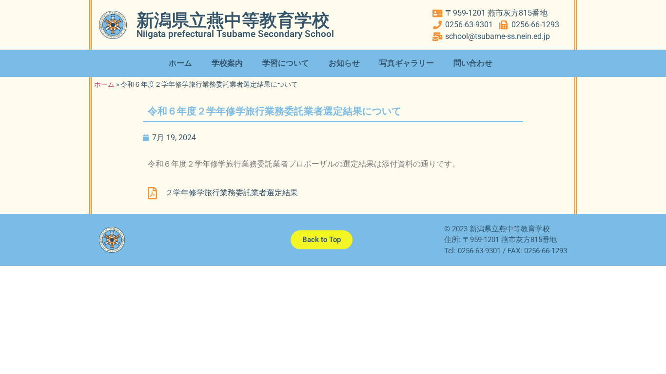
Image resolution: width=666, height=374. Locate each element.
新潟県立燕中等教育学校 (233, 20)
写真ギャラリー (406, 63)
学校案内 (227, 63)
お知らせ (344, 63)
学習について (285, 63)
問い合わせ (472, 63)
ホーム (180, 63)
